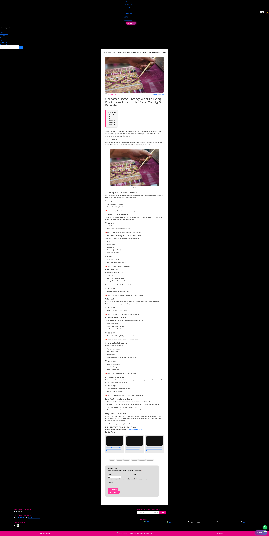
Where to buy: (112, 115)
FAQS (126, 17)
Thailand (142, 460)
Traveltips (150, 460)
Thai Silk (134, 460)
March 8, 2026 (161, 94)
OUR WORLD (128, 14)
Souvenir (126, 460)
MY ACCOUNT (128, 20)
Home (105, 52)
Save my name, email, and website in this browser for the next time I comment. (129, 479)
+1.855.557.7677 (20, 518)
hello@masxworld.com (34, 518)
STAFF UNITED (226, 533)
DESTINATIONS (128, 4)
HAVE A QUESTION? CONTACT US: (24, 516)
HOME (126, 1)
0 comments (154, 94)
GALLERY (127, 7)
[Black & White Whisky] (194, 522)
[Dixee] (243, 522)
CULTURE (112, 460)
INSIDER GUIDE (112, 52)
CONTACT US (131, 23)
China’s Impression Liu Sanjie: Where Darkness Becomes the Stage (113, 448)
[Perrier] (219, 522)
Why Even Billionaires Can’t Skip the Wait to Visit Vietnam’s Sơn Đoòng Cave (154, 448)
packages (119, 460)
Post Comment (113, 489)
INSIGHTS (127, 11)
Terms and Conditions (45, 533)
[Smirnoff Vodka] (169, 522)
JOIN (162, 512)
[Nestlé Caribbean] (146, 522)
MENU (262, 12)
